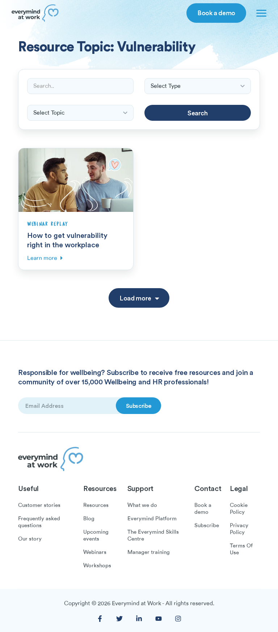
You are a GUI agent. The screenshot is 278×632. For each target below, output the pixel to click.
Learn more (42, 258)
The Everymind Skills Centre (153, 535)
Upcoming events (96, 535)
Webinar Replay (47, 224)
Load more (135, 298)
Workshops (97, 565)
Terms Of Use (241, 549)
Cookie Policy (239, 508)
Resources (96, 505)
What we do (142, 505)
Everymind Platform (152, 518)
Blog (88, 518)
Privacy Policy (239, 528)
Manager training (148, 552)
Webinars (94, 552)
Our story (30, 539)
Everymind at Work (136, 603)
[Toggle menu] (259, 13)
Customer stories (39, 505)
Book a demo (216, 13)
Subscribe (206, 525)
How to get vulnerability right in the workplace (67, 240)
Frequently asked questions (39, 522)
